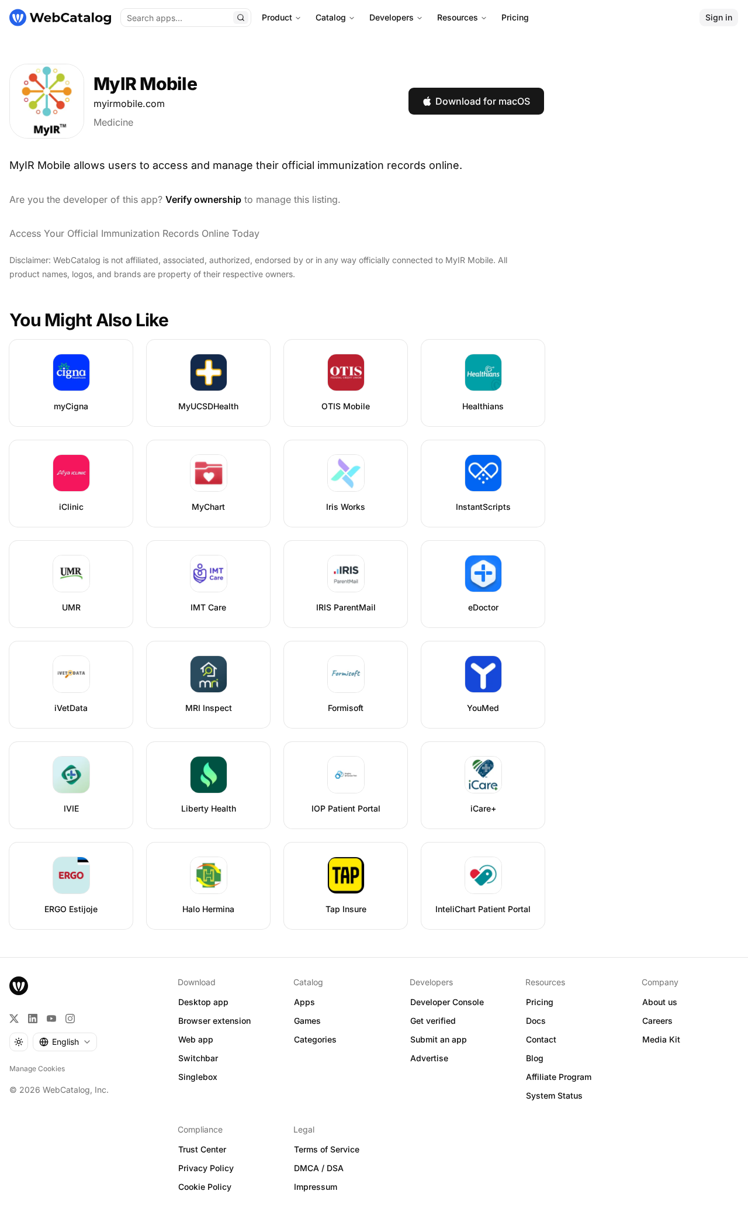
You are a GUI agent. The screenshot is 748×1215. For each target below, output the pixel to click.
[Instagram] (70, 1018)
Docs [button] (536, 1021)
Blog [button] (534, 1058)
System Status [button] (554, 1095)
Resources (457, 17)
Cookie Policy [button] (204, 1187)
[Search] (241, 18)
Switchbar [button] (198, 1058)
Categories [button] (315, 1039)
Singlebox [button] (197, 1077)
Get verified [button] (433, 1021)
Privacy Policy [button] (206, 1168)
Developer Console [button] (447, 1002)
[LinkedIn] (32, 1018)
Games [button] (307, 1021)
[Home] (60, 17)
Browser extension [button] (214, 1021)
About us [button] (659, 1002)
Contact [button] (541, 1039)
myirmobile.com (129, 103)
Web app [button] (195, 1039)
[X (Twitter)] (14, 1018)
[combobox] (65, 1042)
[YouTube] (51, 1018)
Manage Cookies (37, 1068)
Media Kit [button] (661, 1039)
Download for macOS (482, 101)
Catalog (331, 17)
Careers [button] (657, 1021)
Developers (391, 17)
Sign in (718, 17)
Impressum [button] (315, 1187)
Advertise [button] (429, 1058)
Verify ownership (203, 199)
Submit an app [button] (438, 1039)
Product (277, 17)
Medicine (113, 122)
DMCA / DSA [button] (319, 1168)
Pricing (515, 17)
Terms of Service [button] (326, 1149)
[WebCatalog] (18, 985)
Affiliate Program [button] (558, 1077)
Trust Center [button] (202, 1149)
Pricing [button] (539, 1002)
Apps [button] (304, 1002)
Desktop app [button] (203, 1002)
